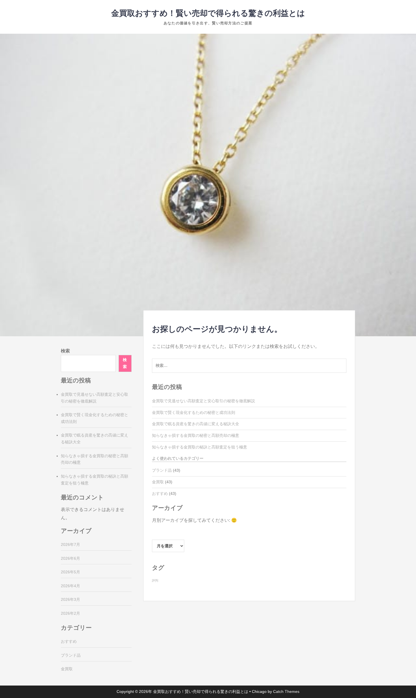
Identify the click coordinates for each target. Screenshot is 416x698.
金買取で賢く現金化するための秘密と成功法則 (193, 412)
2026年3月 (70, 599)
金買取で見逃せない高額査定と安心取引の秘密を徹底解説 (203, 401)
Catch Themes (286, 691)
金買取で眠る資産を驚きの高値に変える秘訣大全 (195, 424)
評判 (155, 580)
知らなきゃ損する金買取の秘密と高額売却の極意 (195, 435)
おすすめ (160, 493)
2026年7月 (70, 544)
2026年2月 (70, 613)
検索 (65, 350)
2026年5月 (70, 572)
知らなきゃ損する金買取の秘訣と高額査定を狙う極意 (199, 447)
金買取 (158, 482)
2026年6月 (70, 558)
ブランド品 (162, 470)
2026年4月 (70, 586)
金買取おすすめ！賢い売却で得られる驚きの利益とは (208, 13)
